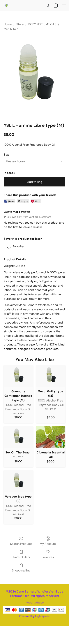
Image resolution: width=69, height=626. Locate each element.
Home (8, 24)
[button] (6, 5)
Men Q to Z (11, 29)
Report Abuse (34, 602)
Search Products (21, 544)
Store (20, 24)
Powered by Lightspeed (34, 616)
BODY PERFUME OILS (42, 24)
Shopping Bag (21, 570)
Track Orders (21, 557)
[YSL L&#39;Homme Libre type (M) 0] (34, 76)
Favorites (48, 557)
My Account (48, 544)
